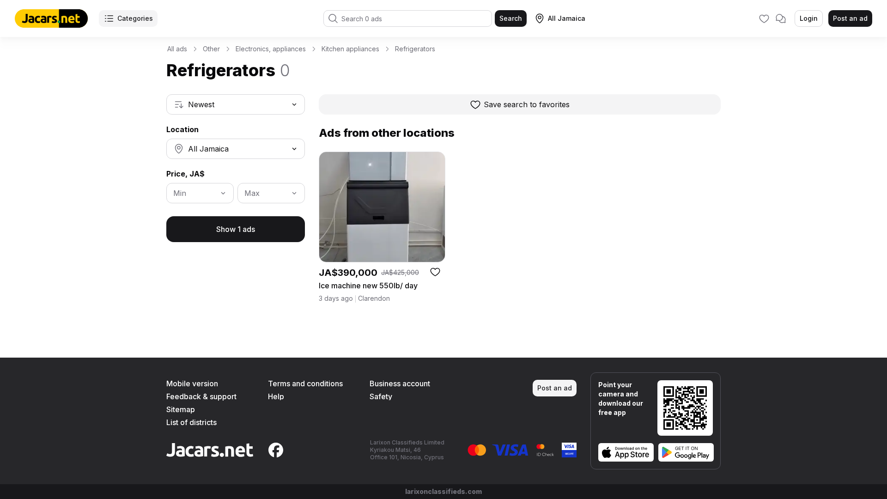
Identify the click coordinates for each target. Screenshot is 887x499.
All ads (177, 49)
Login (809, 18)
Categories (135, 18)
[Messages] (780, 18)
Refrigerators (415, 49)
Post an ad (850, 18)
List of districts (191, 422)
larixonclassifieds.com (443, 491)
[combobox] (235, 104)
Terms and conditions (305, 383)
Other (211, 49)
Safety (381, 396)
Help (276, 396)
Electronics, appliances (271, 49)
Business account (400, 383)
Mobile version (192, 383)
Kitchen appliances (350, 49)
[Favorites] (764, 18)
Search (510, 18)
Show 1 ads (235, 229)
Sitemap (180, 409)
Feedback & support (201, 396)
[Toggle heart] (435, 271)
